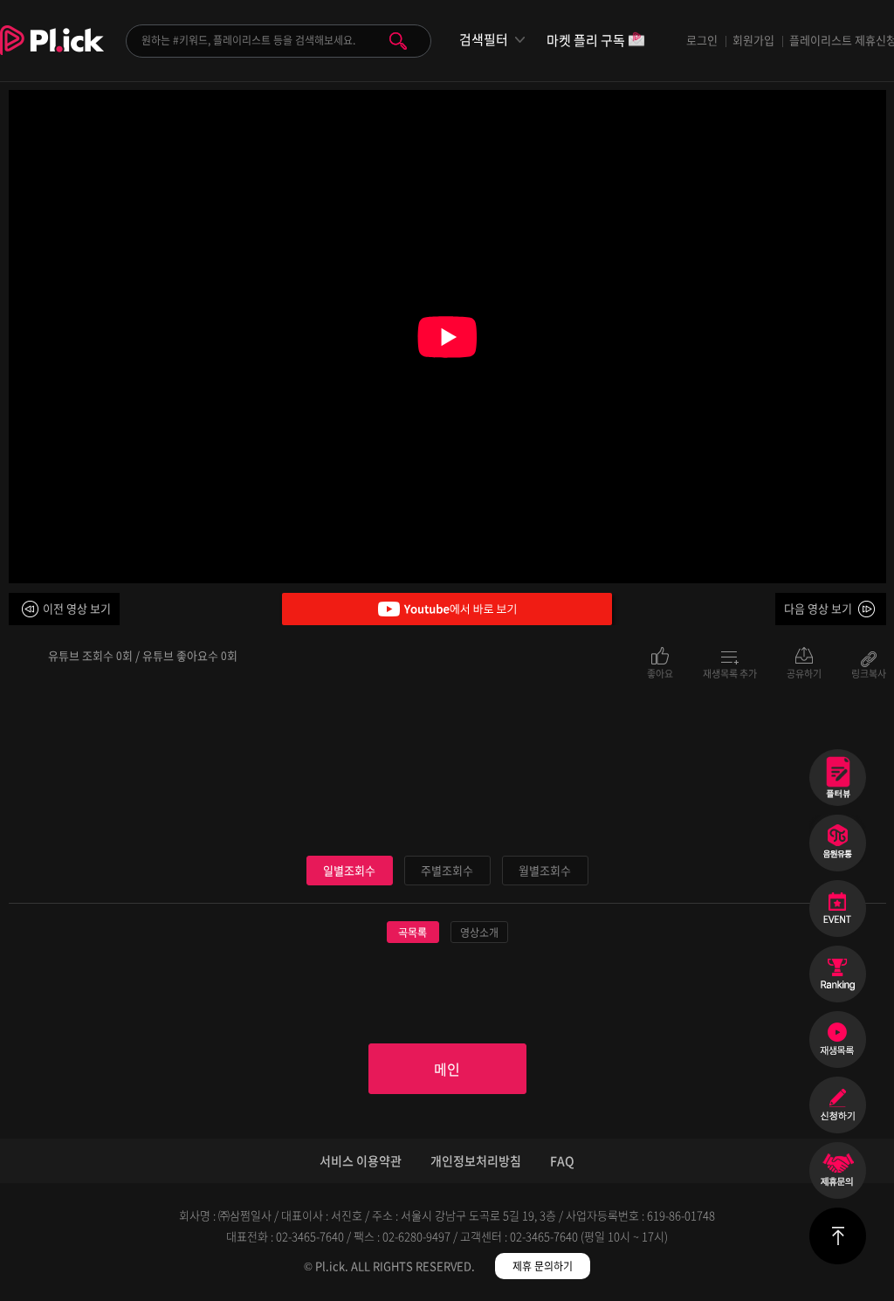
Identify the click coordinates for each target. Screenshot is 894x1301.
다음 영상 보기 (818, 608)
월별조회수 (545, 870)
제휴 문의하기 (542, 1266)
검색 (398, 41)
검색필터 (483, 39)
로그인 (702, 39)
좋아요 (660, 672)
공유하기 (804, 672)
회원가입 (753, 39)
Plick (52, 53)
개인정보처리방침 (475, 1160)
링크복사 (868, 672)
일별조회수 (349, 870)
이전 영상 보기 (77, 608)
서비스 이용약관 (361, 1160)
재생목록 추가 (730, 672)
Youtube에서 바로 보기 (447, 609)
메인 (447, 1068)
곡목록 (412, 932)
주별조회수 (447, 870)
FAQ (562, 1160)
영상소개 (479, 932)
